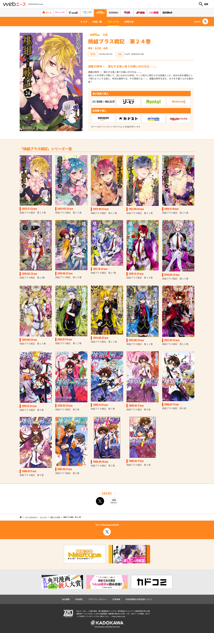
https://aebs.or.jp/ (118, 616)
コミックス (113, 21)
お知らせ (129, 21)
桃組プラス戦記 (55, 517)
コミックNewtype (31, 517)
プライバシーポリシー (97, 599)
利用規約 (79, 599)
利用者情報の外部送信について (138, 599)
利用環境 (116, 599)
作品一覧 (97, 21)
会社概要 (66, 599)
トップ (83, 21)
